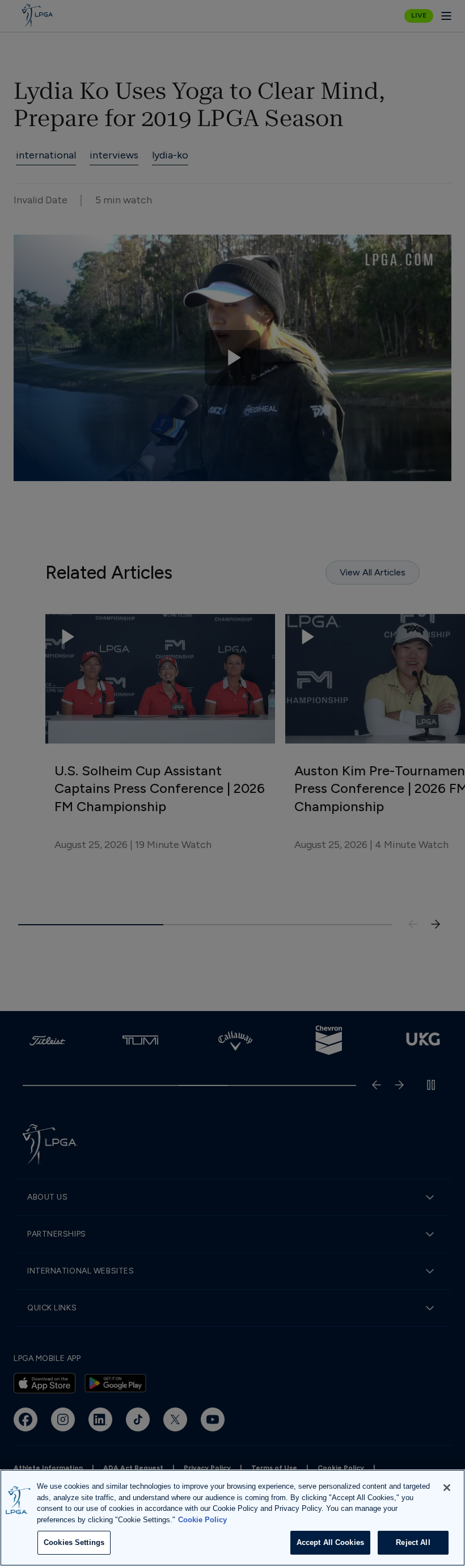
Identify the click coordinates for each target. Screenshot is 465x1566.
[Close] (446, 1487)
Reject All (413, 1542)
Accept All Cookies (330, 1542)
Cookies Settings (74, 1542)
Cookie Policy (202, 1519)
